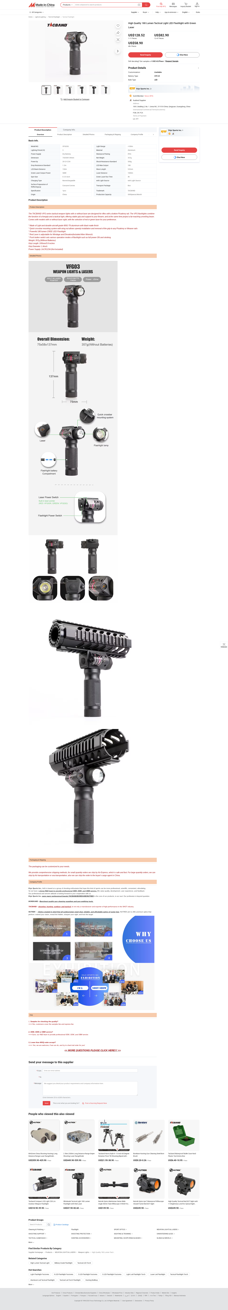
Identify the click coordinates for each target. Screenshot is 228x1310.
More (30, 1284)
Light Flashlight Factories (39, 1274)
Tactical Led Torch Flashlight (70, 1280)
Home (30, 17)
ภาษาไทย (153, 1295)
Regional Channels (142, 1293)
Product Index (155, 1293)
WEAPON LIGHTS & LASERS (167, 1229)
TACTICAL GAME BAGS (37, 1238)
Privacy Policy (149, 1301)
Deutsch (109, 1295)
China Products (68, 1293)
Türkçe (160, 1295)
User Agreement (127, 1301)
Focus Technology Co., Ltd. (98, 1301)
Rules (198, 12)
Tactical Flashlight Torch (179, 1274)
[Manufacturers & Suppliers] (41, 4)
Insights (174, 1293)
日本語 (140, 1295)
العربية (127, 1295)
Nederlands (118, 1295)
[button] (149, 134)
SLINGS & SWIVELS (164, 1238)
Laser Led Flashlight (157, 1274)
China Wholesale (104, 1293)
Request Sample (171, 61)
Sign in (197, 6)
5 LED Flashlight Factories (111, 1274)
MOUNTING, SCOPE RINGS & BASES (127, 1238)
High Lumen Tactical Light (40, 1263)
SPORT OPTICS (119, 1229)
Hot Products (56, 1293)
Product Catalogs (62, 1224)
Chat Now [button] (184, 55)
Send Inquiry (145, 55)
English (58, 1295)
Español (66, 1295)
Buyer (145, 12)
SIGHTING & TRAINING (122, 1234)
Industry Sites (129, 1293)
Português (74, 1295)
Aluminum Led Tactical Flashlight (42, 1280)
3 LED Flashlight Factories (87, 1274)
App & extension (170, 12)
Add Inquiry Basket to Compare (76, 99)
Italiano (102, 1295)
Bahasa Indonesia (180, 1295)
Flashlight (74, 1229)
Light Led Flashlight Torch (135, 1274)
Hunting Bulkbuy (92, 1280)
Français (83, 1295)
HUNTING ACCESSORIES (80, 1238)
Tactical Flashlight (68, 17)
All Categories (37, 12)
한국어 (133, 1295)
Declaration (138, 1301)
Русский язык (92, 1295)
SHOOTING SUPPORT (36, 1234)
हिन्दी (146, 1295)
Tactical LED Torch (84, 1263)
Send (46, 1103)
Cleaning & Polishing (35, 1229)
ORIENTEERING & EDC (165, 1234)
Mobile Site (165, 1293)
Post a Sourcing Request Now (94, 1103)
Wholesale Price (117, 1293)
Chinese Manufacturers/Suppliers (85, 1293)
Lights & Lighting (40, 17)
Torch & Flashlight (54, 17)
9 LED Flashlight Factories (63, 1274)
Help (157, 12)
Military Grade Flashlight (63, 1263)
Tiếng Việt (168, 1295)
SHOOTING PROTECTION (80, 1234)
